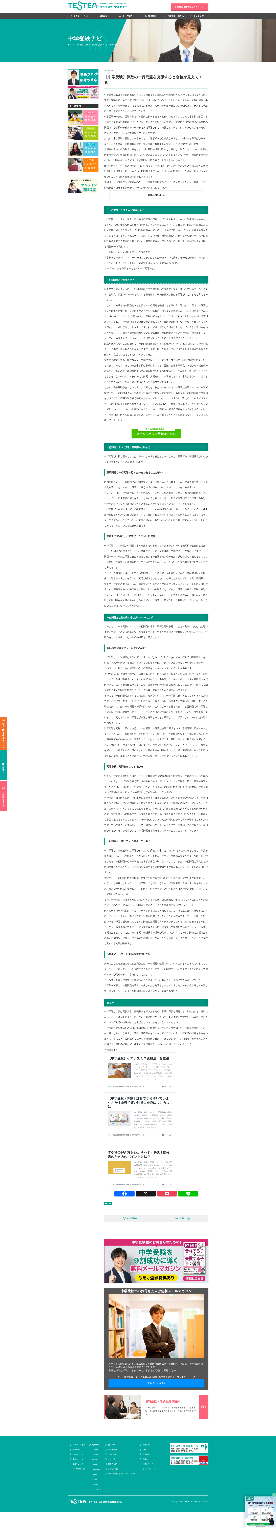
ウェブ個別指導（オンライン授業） (122, 1474)
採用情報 (146, 1454)
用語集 (145, 1459)
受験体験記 (112, 1450)
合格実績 (111, 1445)
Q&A (144, 1450)
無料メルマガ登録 (156, 1383)
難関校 (185, 545)
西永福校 (95, 1454)
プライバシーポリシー (151, 1469)
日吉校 (94, 1464)
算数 (109, 1203)
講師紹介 (104, 16)
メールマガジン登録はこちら (156, 432)
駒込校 (94, 1459)
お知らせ (146, 1445)
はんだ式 (111, 1459)
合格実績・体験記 (175, 16)
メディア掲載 (113, 1469)
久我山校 (95, 1449)
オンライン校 (96, 1489)
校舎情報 (152, 16)
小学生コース (78, 1454)
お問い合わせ (148, 1464)
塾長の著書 (112, 1464)
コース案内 (127, 16)
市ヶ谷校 (95, 1484)
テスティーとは (81, 16)
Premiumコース (79, 1469)
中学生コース (78, 1459)
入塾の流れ (112, 1454)
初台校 (94, 1479)
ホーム (70, 45)
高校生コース (78, 1464)
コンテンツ (199, 16)
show (161, 195)
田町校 (94, 1474)
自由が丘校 (96, 1469)
